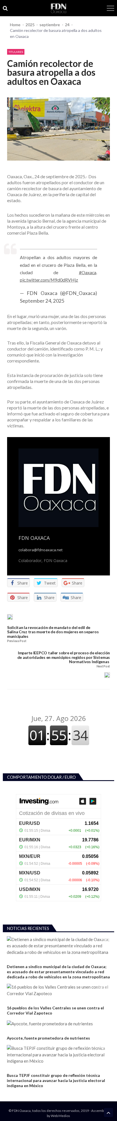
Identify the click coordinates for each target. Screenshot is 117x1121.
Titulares (16, 52)
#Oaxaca (87, 272)
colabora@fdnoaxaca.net (40, 550)
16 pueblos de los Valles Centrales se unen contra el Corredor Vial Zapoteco (55, 1010)
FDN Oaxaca (34, 537)
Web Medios (60, 1116)
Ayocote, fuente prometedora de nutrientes (48, 1038)
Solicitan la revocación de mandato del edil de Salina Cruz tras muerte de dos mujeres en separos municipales (53, 631)
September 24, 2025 (42, 301)
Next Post (103, 666)
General (14, 1001)
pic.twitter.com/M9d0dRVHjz (49, 279)
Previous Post (16, 641)
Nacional (14, 1031)
